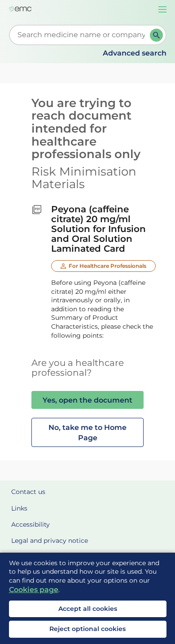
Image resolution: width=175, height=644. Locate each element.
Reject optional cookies (87, 629)
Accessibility (30, 524)
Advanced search (134, 53)
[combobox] (81, 34)
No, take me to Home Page (87, 432)
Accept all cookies (87, 609)
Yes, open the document (87, 400)
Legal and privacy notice (49, 541)
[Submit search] (156, 35)
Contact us (28, 492)
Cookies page (33, 589)
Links (19, 508)
